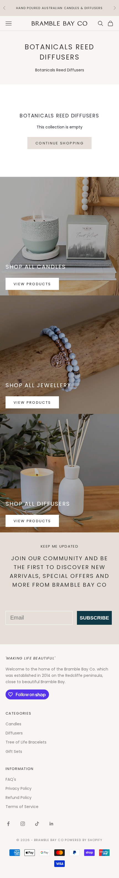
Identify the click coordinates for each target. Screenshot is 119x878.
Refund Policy (19, 797)
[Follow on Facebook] (8, 823)
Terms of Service (22, 806)
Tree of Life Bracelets (26, 742)
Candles (13, 724)
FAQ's (11, 779)
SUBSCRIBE (94, 618)
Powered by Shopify (84, 840)
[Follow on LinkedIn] (51, 823)
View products (32, 284)
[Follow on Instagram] (22, 823)
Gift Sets (14, 751)
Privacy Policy (19, 788)
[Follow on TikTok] (37, 823)
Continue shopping (59, 143)
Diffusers (14, 733)
